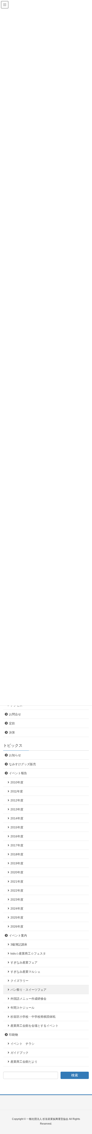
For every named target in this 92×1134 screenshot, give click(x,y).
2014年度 (16, 818)
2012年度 (16, 800)
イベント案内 (18, 935)
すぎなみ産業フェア (23, 962)
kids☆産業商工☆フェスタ (28, 953)
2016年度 (16, 836)
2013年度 (16, 809)
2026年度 (16, 926)
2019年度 (16, 863)
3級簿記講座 (18, 944)
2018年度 (16, 854)
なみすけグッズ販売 (22, 764)
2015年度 (16, 827)
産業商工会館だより (23, 1061)
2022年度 (16, 890)
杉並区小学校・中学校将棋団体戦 (32, 1016)
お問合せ (15, 714)
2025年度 (16, 917)
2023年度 (16, 899)
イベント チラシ (22, 1043)
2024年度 (16, 908)
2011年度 (16, 791)
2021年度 (16, 881)
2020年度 (16, 872)
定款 (12, 723)
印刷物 (13, 1034)
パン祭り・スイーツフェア (28, 989)
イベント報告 (18, 773)
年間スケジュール (22, 1007)
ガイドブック (19, 1052)
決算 (12, 732)
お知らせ (15, 755)
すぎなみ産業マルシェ (25, 971)
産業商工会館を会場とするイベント (34, 1025)
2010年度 (16, 782)
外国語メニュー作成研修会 (28, 998)
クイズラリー (19, 980)
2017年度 (16, 845)
